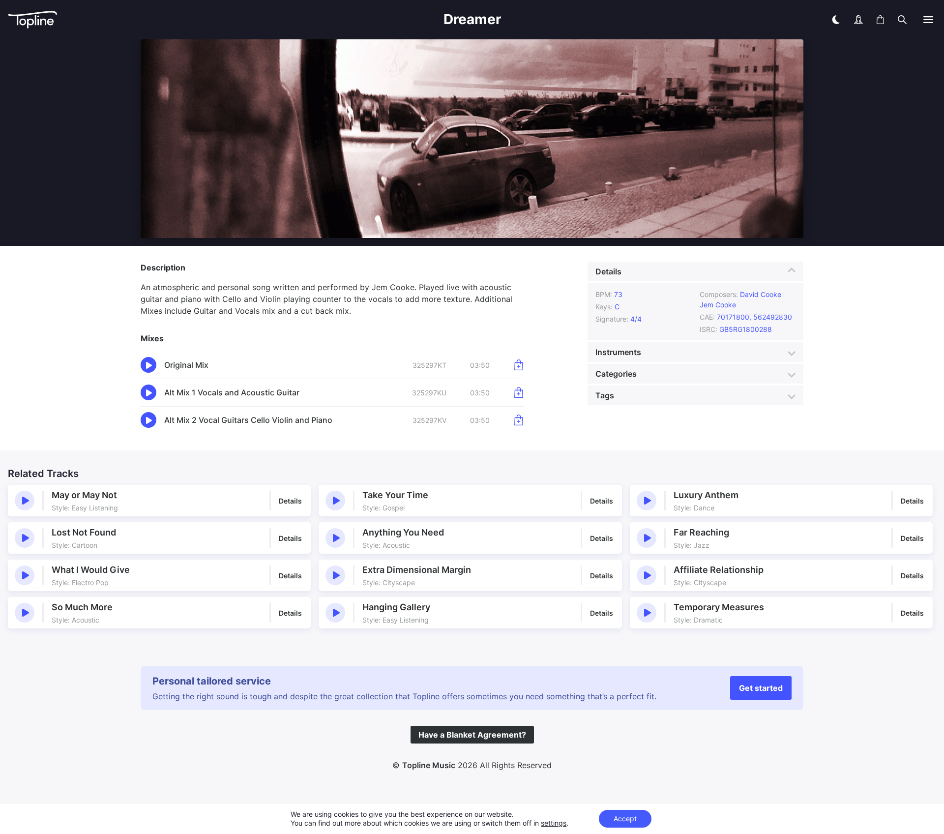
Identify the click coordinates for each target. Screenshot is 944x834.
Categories (616, 374)
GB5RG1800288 (745, 329)
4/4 (636, 319)
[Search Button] (902, 19)
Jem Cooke (718, 304)
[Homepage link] (165, 20)
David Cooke (760, 294)
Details (608, 271)
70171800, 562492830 (755, 317)
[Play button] (24, 500)
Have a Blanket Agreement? (472, 735)
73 (618, 294)
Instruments (618, 352)
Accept (625, 818)
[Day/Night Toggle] (835, 19)
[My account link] (858, 19)
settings (553, 823)
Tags (604, 395)
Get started (761, 688)
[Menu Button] (928, 20)
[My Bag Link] (880, 19)
